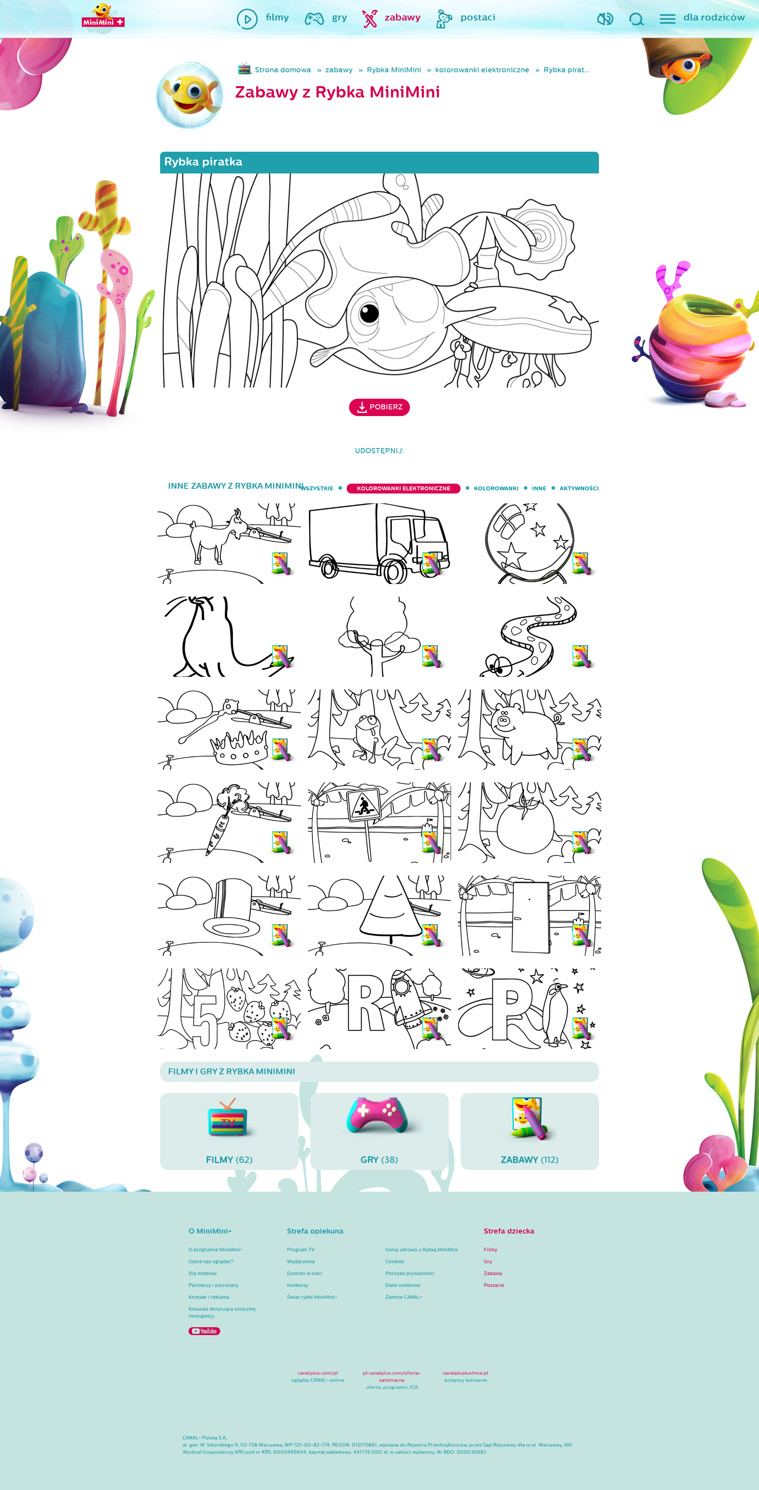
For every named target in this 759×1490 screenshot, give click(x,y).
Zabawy (493, 1273)
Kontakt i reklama (209, 1297)
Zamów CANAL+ (403, 1297)
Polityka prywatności (410, 1273)
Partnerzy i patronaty (213, 1285)
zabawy (339, 70)
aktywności (579, 488)
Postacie (494, 1285)
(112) (530, 1160)
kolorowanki (496, 488)
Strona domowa (283, 70)
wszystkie (316, 488)
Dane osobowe (402, 1285)
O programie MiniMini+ (215, 1249)
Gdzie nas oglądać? (211, 1261)
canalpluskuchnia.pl (465, 1373)
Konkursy (297, 1285)
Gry (488, 1261)
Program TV (301, 1249)
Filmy (490, 1249)
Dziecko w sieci (304, 1273)
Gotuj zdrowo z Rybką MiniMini (421, 1249)
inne (539, 488)
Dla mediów (203, 1273)
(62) (229, 1160)
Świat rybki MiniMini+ (312, 1297)
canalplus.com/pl (318, 1373)
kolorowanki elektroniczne (482, 70)
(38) (379, 1160)
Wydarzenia (301, 1261)
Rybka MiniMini (394, 70)
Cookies (394, 1261)
